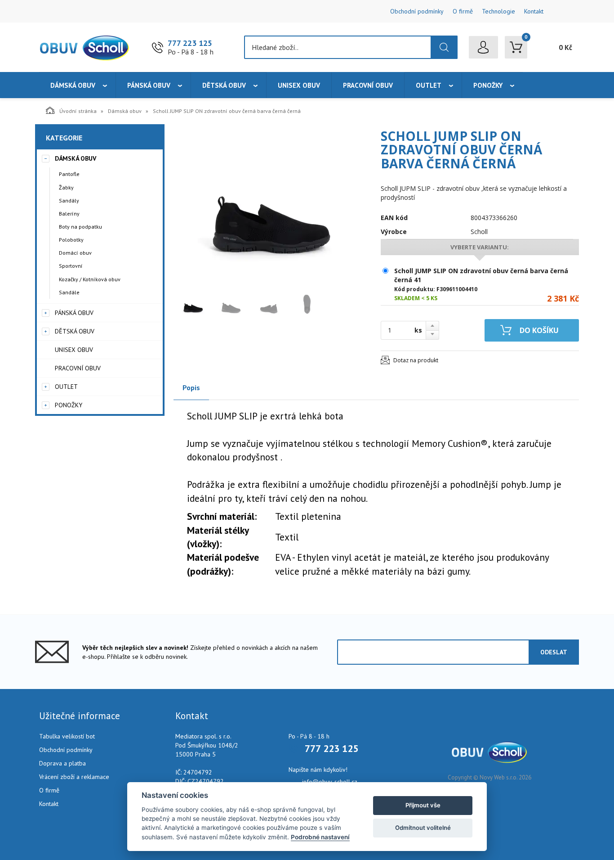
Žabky (66, 187)
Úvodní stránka (78, 111)
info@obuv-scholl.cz (329, 782)
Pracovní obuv (368, 85)
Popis (191, 387)
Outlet (428, 85)
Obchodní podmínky (417, 11)
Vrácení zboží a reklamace (74, 777)
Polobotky (71, 239)
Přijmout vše (422, 805)
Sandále (69, 292)
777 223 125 (190, 43)
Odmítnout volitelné (423, 827)
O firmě (463, 11)
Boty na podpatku (80, 226)
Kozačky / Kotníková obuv (89, 279)
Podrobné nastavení (320, 837)
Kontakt (533, 11)
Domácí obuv (75, 252)
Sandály (69, 200)
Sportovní (71, 265)
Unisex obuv (299, 85)
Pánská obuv (148, 85)
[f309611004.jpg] (268, 206)
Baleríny (69, 213)
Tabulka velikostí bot (67, 736)
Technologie (498, 11)
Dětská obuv (224, 85)
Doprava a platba (62, 763)
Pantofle (69, 174)
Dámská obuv (72, 85)
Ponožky (488, 85)
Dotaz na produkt (415, 360)
